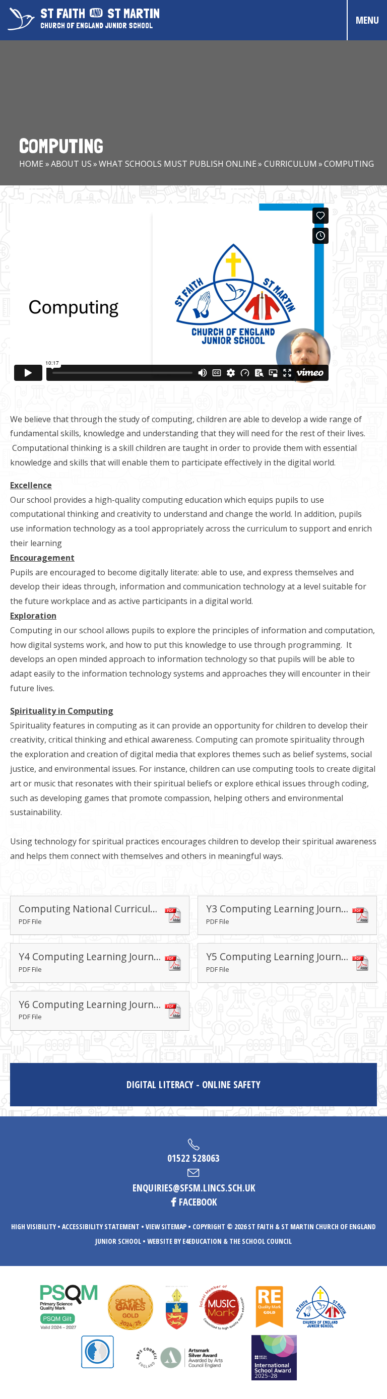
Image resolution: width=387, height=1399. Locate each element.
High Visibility (33, 1226)
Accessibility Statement (101, 1226)
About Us (71, 163)
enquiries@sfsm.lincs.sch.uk (194, 1187)
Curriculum (290, 163)
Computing (349, 163)
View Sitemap (166, 1226)
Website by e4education (184, 1241)
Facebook (198, 1202)
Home (31, 163)
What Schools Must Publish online (177, 163)
